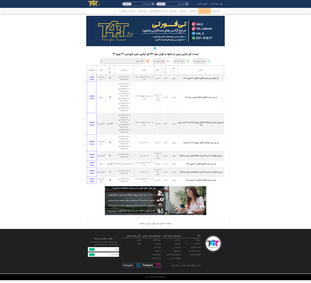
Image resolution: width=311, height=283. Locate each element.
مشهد (139, 240)
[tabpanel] (155, 31)
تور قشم (178, 243)
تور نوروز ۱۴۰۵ (204, 10)
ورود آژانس (215, 3)
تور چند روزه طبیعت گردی (158, 10)
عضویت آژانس (202, 3)
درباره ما (197, 240)
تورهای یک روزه (175, 258)
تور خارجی (182, 10)
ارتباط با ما (197, 243)
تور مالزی (158, 247)
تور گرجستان (156, 254)
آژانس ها (132, 10)
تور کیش (178, 240)
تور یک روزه (142, 10)
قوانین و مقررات (195, 254)
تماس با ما (122, 10)
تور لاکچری (193, 10)
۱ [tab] (155, 48)
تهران (139, 243)
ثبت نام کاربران (195, 247)
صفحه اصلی (216, 10)
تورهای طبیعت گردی (174, 254)
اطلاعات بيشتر (91, 78)
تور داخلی (173, 10)
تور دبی (158, 243)
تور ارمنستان (156, 258)
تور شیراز (178, 247)
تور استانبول (157, 240)
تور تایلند (158, 250)
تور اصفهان (177, 250)
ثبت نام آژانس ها (194, 250)
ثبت (92, 249)
